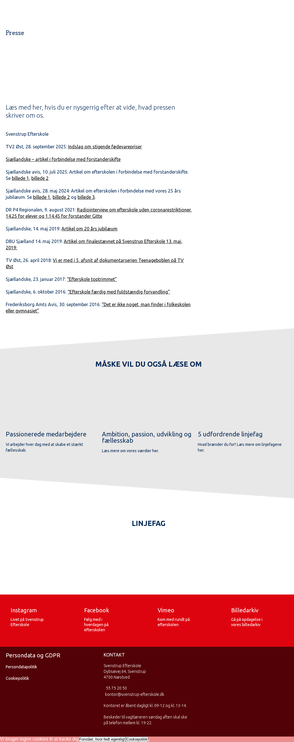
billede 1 (20, 178)
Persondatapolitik (21, 667)
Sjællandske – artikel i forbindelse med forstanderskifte (63, 159)
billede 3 (86, 197)
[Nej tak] (148, 740)
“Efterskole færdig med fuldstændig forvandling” (118, 291)
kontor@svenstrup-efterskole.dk (134, 694)
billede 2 (40, 178)
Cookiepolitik (17, 678)
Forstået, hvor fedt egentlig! (102, 739)
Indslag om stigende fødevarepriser (105, 146)
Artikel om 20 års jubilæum (89, 228)
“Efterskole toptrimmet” (92, 279)
